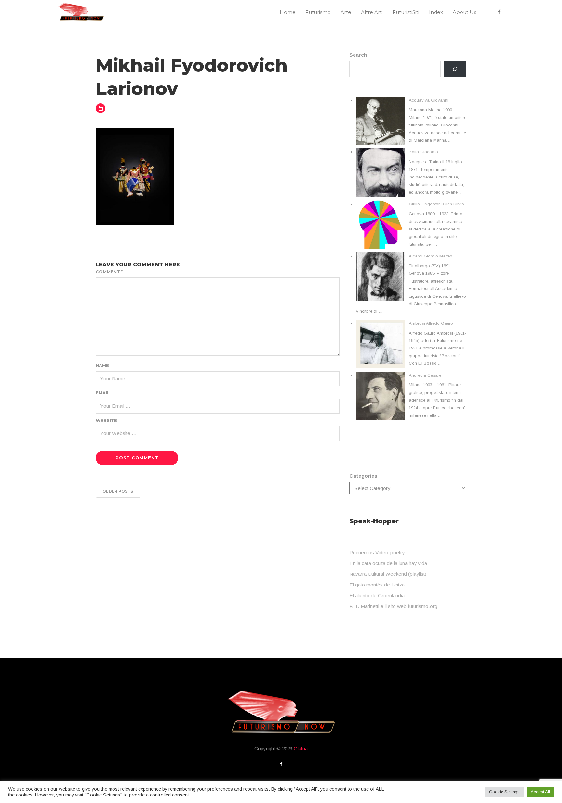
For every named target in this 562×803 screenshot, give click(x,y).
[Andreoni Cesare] (380, 396)
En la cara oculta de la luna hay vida (388, 563)
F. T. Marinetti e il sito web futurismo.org (393, 606)
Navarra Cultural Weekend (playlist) (387, 574)
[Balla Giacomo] (380, 172)
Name (102, 365)
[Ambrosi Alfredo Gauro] (380, 344)
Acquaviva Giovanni (428, 100)
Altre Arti (372, 12)
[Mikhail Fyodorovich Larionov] (135, 176)
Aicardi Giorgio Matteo (430, 256)
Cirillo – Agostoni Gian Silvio (436, 204)
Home (288, 12)
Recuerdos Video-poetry (377, 552)
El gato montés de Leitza (377, 584)
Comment (109, 271)
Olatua (301, 748)
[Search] (455, 69)
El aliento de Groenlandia (377, 595)
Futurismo (318, 12)
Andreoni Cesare (425, 375)
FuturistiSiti (406, 12)
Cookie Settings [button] (504, 791)
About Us (464, 12)
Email (103, 392)
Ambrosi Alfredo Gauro (431, 323)
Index (436, 12)
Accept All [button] (540, 791)
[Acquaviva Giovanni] (380, 121)
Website (106, 420)
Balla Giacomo (423, 152)
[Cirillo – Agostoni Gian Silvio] (380, 224)
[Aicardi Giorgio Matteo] (380, 276)
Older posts (117, 491)
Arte (346, 12)
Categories (363, 476)
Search (358, 55)
